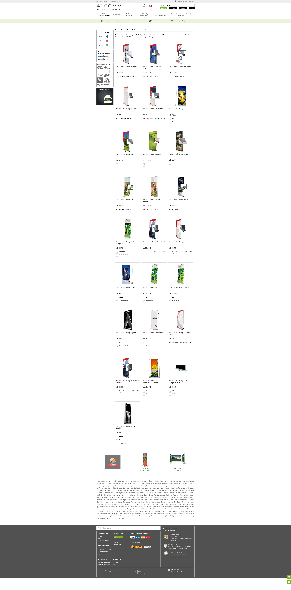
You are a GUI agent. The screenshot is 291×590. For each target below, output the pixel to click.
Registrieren (117, 536)
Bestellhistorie (117, 544)
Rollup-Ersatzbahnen (129, 25)
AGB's (99, 538)
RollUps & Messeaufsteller (104, 14)
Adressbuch (117, 540)
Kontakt (100, 536)
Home (98, 25)
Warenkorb (115, 562)
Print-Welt (173, 8)
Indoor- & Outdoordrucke (160, 14)
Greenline (100, 45)
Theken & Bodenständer (128, 14)
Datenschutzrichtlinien (104, 545)
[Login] (144, 7)
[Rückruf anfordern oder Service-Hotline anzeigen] (289, 577)
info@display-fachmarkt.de (145, 573)
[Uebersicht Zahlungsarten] (144, 537)
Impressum (101, 542)
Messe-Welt (183, 8)
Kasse (113, 564)
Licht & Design (101, 41)
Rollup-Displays (145, 469)
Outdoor (99, 36)
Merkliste (116, 542)
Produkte (163, 8)
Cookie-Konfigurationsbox (104, 549)
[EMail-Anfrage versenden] (289, 582)
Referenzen (101, 555)
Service (192, 8)
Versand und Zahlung (103, 540)
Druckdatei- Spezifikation (104, 553)
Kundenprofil (117, 539)
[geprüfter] (176, 1)
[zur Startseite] (108, 9)
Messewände (116, 15)
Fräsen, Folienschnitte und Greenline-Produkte (181, 14)
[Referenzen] (105, 104)
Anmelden (116, 537)
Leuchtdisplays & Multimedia (144, 14)
